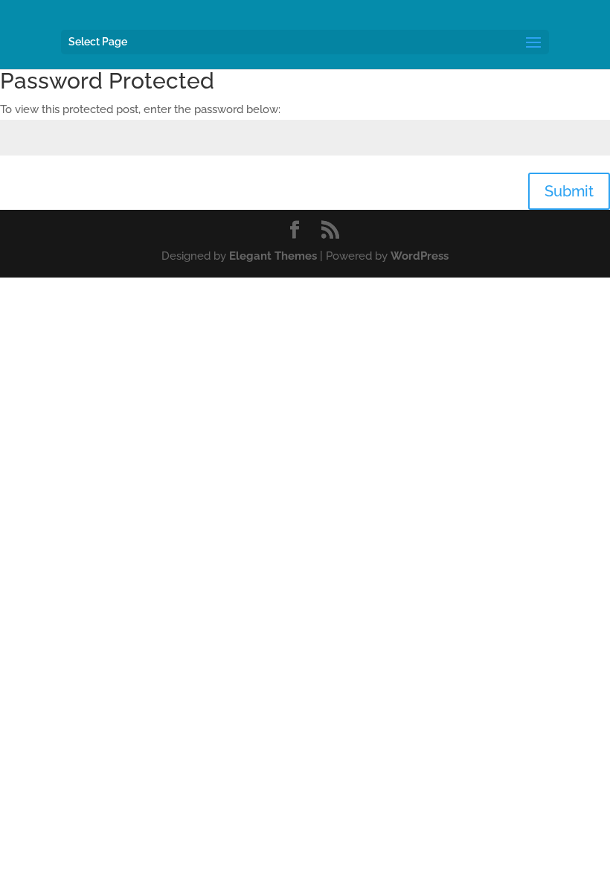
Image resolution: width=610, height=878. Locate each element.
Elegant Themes (273, 256)
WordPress (420, 256)
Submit (569, 191)
